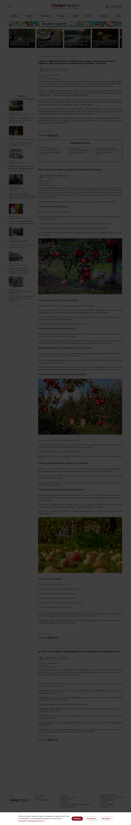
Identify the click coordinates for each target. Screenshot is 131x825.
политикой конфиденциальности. (31, 821)
